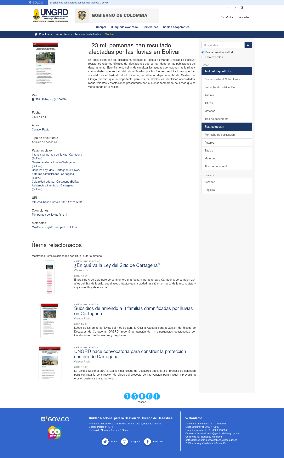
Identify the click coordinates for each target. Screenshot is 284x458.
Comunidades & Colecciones (222, 79)
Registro (210, 190)
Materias (210, 111)
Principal (100, 27)
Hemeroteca (150, 27)
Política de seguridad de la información (205, 443)
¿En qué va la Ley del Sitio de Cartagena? (117, 265)
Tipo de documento (216, 119)
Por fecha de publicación (220, 87)
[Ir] (248, 45)
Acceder (210, 182)
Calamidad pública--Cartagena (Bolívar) (56, 181)
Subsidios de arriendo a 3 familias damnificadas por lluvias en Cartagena (133, 310)
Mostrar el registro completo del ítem (54, 227)
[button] (227, 17)
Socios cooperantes (176, 27)
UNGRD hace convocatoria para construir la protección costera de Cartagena (130, 353)
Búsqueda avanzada (124, 27)
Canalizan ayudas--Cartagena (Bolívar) (56, 170)
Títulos (209, 103)
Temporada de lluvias (88, 34)
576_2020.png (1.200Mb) (51, 99)
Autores (209, 95)
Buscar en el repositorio (219, 52)
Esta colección (214, 57)
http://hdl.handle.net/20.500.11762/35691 (57, 202)
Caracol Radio (40, 129)
